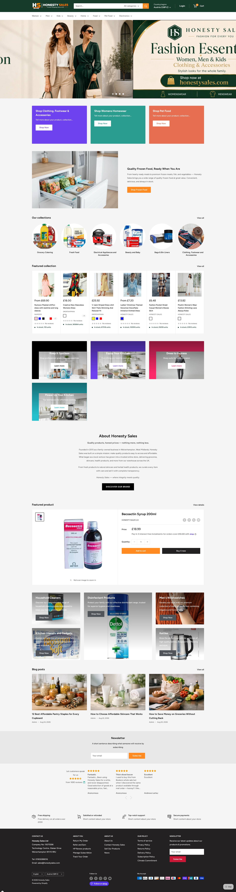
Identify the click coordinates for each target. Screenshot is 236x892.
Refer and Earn (79, 845)
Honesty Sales (126, 314)
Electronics (124, 16)
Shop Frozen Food (139, 189)
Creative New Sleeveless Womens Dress (73, 306)
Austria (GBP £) (52, 874)
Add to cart (141, 551)
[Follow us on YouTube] (110, 878)
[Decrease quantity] (134, 541)
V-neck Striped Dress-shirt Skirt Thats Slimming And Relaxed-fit (103, 308)
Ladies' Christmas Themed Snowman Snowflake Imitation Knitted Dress (131, 308)
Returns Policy (144, 849)
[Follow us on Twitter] (96, 878)
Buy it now (181, 551)
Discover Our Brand (118, 487)
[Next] (204, 237)
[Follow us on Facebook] (91, 878)
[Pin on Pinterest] (189, 520)
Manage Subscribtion (82, 852)
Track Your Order (80, 856)
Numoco (38, 314)
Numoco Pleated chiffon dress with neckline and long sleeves (46, 308)
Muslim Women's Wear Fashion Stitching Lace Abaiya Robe (187, 308)
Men (48, 16)
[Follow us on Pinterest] (105, 878)
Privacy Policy (144, 845)
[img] (75, 778)
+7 (55, 318)
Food (95, 16)
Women (35, 16)
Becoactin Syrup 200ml (139, 514)
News (106, 852)
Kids (58, 16)
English (36, 874)
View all (201, 218)
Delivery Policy (144, 852)
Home (83, 16)
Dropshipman (69, 311)
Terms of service (145, 841)
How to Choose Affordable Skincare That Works (116, 714)
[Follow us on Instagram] (100, 878)
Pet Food (108, 16)
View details (199, 505)
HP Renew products (82, 849)
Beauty (70, 16)
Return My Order (80, 841)
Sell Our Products (112, 849)
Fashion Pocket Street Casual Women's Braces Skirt (159, 308)
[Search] (146, 6)
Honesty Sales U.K (130, 520)
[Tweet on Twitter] (194, 520)
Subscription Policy (146, 856)
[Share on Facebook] (184, 520)
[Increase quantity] (147, 541)
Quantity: (126, 542)
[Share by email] (198, 520)
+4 (84, 316)
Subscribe (137, 756)
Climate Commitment (147, 860)
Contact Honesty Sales (114, 845)
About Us (108, 841)
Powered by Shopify (40, 883)
